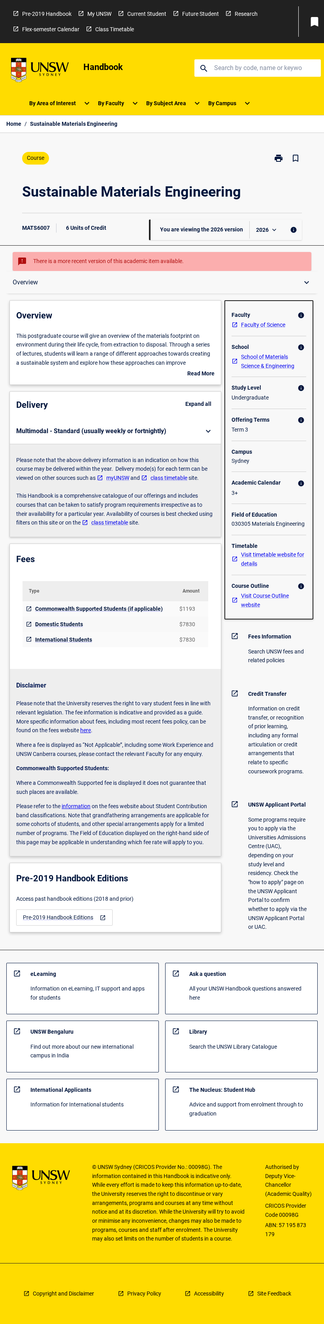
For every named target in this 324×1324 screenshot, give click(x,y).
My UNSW (99, 14)
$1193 (187, 609)
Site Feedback (274, 1293)
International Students (63, 639)
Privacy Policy (144, 1293)
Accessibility (209, 1293)
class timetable (169, 478)
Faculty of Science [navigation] (263, 325)
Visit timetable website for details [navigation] (272, 559)
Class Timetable (114, 29)
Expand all (198, 404)
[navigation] (64, 917)
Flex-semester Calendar (50, 29)
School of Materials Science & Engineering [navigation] (267, 361)
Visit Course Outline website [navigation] (265, 600)
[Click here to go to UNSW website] (40, 71)
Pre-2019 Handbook (47, 14)
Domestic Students (59, 624)
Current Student (146, 14)
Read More (201, 374)
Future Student (200, 14)
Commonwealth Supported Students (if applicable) (99, 609)
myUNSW (117, 478)
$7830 (187, 624)
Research (246, 14)
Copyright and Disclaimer (63, 1293)
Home (13, 124)
